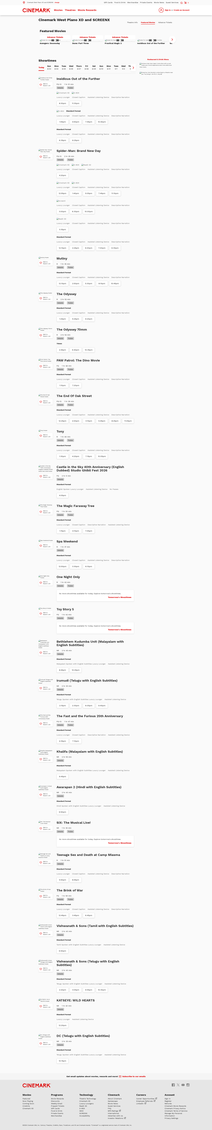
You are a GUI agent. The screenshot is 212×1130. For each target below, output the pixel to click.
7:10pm (75, 741)
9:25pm (75, 140)
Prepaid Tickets (57, 1106)
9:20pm (88, 319)
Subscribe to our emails (134, 1076)
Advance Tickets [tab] (165, 22)
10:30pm (102, 990)
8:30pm (62, 103)
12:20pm (62, 1025)
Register (168, 1101)
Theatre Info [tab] (132, 22)
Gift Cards (108, 2)
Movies (58, 10)
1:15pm (62, 531)
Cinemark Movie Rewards (175, 1106)
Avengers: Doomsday (50, 43)
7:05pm (88, 531)
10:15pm (62, 1061)
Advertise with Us (115, 1116)
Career (145, 1099)
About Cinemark (115, 1099)
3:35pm (62, 229)
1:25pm (62, 319)
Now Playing (28, 1101)
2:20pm (62, 990)
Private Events (146, 2)
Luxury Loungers (86, 1104)
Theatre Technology (87, 1099)
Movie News (159, 2)
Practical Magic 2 (113, 43)
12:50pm (62, 566)
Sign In (168, 10)
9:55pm (88, 990)
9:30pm (115, 248)
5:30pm (88, 283)
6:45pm (88, 915)
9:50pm (62, 812)
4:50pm (75, 122)
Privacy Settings (171, 1118)
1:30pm (62, 456)
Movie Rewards (87, 10)
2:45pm (62, 350)
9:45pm (62, 776)
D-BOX (82, 1108)
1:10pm (62, 385)
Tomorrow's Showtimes (119, 597)
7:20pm (75, 385)
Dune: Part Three (80, 43)
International (113, 1113)
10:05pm (102, 456)
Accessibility (84, 1116)
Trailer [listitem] (70, 88)
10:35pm (89, 350)
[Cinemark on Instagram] (187, 1085)
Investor (116, 1118)
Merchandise (132, 2)
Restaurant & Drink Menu (158, 59)
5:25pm (75, 319)
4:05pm (62, 495)
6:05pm (88, 706)
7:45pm (88, 122)
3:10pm (88, 421)
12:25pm (62, 421)
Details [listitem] (60, 88)
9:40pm (102, 706)
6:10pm (88, 566)
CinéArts (26, 1106)
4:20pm (62, 175)
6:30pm (75, 211)
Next (172, 39)
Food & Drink (120, 2)
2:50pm (75, 283)
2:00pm (75, 421)
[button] (41, 2)
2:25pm (75, 248)
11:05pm (128, 421)
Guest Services (172, 2)
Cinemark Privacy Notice (175, 1108)
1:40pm (75, 193)
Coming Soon (28, 1104)
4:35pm (62, 741)
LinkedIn (140, 1104)
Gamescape (113, 1101)
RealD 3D (83, 1106)
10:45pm (115, 283)
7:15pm (88, 456)
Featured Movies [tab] (148, 22)
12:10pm (62, 248)
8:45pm (62, 670)
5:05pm (88, 193)
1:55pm (62, 122)
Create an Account (181, 10)
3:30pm (75, 566)
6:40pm (75, 350)
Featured (26, 1099)
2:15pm (62, 706)
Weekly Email (56, 1104)
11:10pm (115, 193)
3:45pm (75, 915)
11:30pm (75, 103)
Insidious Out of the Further (151, 43)
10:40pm (102, 122)
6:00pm (88, 248)
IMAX (81, 1111)
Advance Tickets (58, 37)
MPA (113, 1111)
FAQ (109, 1108)
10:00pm (89, 211)
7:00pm (102, 248)
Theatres (70, 10)
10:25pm (76, 670)
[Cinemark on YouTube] (183, 1085)
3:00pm (62, 211)
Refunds (168, 1104)
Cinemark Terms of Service (176, 1111)
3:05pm (75, 990)
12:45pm (62, 915)
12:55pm (62, 193)
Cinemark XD (28, 1108)
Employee (144, 1101)
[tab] (41, 68)
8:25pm (115, 421)
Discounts (55, 1101)
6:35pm (62, 140)
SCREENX (83, 1113)
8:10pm (102, 283)
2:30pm (75, 706)
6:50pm (62, 951)
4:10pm (75, 531)
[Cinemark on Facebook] (173, 1085)
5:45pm (101, 421)
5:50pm (62, 880)
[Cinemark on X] (178, 1085)
